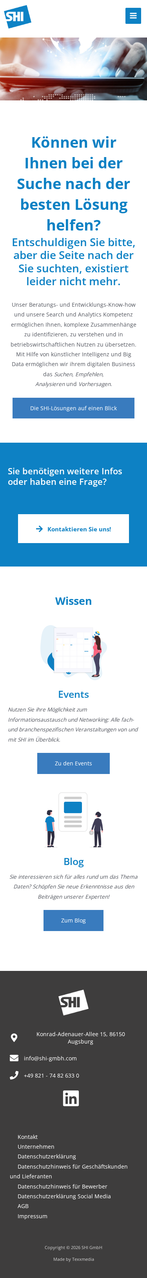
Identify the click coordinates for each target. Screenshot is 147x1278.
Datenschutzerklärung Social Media (64, 1196)
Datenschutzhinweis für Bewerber (62, 1186)
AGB (23, 1206)
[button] (73, 408)
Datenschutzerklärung (47, 1156)
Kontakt (28, 1136)
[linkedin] (73, 1098)
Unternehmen (36, 1146)
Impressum (32, 1216)
